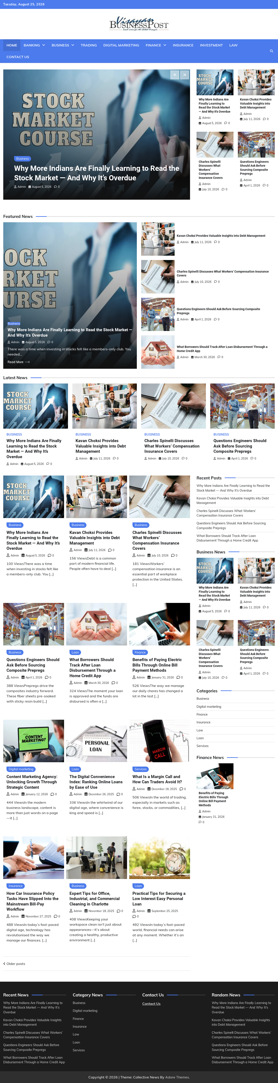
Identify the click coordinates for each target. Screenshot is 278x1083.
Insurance (183, 45)
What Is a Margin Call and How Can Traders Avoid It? (157, 779)
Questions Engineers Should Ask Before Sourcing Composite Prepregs (239, 446)
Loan (75, 652)
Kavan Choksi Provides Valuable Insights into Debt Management (255, 103)
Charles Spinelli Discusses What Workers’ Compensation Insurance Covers (172, 446)
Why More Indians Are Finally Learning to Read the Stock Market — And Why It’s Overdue (34, 448)
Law (233, 45)
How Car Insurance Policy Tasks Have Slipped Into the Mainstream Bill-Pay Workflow (32, 901)
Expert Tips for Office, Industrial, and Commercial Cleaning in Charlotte (95, 899)
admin (22, 186)
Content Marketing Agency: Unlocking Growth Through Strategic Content (32, 782)
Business (60, 45)
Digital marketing (121, 45)
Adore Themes (177, 1077)
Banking (32, 45)
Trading (89, 45)
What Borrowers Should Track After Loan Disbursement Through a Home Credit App (93, 667)
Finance (153, 45)
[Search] (271, 51)
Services (141, 769)
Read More (15, 362)
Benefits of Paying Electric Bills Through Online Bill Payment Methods (157, 665)
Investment (211, 45)
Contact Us (18, 57)
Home (12, 45)
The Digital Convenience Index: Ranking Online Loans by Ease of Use (96, 782)
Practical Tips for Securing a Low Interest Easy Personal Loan (158, 899)
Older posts (16, 963)
